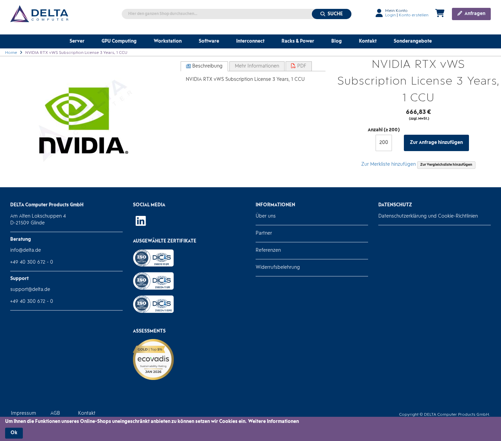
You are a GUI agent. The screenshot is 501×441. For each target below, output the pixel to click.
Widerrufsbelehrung (278, 267)
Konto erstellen (413, 15)
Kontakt (86, 413)
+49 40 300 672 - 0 (31, 262)
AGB (55, 413)
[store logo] (39, 13)
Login (390, 15)
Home (11, 53)
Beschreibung (207, 66)
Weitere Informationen (273, 421)
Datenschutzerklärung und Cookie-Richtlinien (428, 216)
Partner (264, 233)
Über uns (266, 216)
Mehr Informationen (257, 66)
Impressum (23, 413)
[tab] (204, 66)
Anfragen (474, 13)
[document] (250, 428)
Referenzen (268, 250)
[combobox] (237, 14)
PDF (301, 66)
